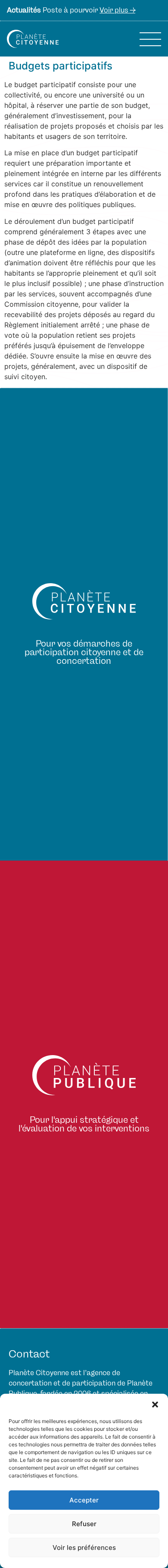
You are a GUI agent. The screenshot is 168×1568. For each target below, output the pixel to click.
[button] (155, 1404)
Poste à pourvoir (71, 10)
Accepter (84, 1500)
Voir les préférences (84, 1547)
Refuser (84, 1524)
